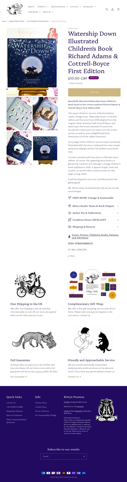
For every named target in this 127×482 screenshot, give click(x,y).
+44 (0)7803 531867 (14, 407)
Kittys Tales (59, 477)
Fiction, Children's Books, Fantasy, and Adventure (95, 236)
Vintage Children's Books (17, 21)
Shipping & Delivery (14, 411)
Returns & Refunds (14, 415)
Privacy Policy (41, 403)
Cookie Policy (41, 407)
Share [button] (72, 256)
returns (38, 371)
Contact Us (73, 377)
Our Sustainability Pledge (45, 415)
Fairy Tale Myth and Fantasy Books (37, 21)
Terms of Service (42, 411)
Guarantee (80, 407)
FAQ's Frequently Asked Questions (16, 421)
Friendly (66, 402)
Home (4, 21)
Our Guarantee (18, 377)
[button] (43, 6)
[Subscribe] (84, 457)
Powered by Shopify (70, 477)
